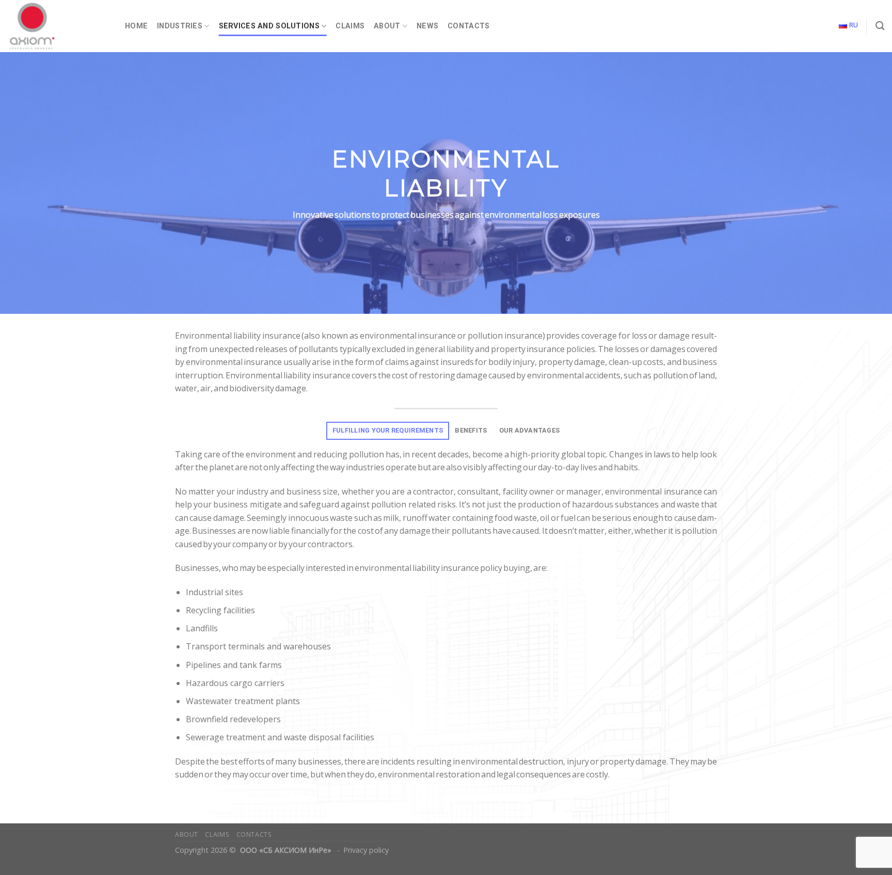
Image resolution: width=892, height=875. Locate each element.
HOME (136, 26)
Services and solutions (269, 26)
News (427, 26)
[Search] (879, 26)
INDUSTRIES (179, 26)
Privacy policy (366, 850)
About (387, 26)
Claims (350, 26)
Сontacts (468, 26)
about (186, 834)
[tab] (387, 431)
